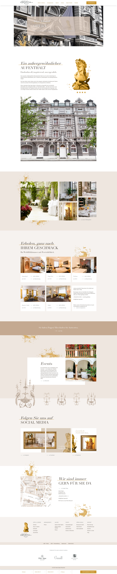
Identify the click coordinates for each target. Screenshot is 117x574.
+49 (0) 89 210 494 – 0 (63, 496)
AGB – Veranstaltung (55, 543)
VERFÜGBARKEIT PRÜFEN (88, 572)
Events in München (70, 530)
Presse (56, 530)
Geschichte (35, 532)
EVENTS (67, 522)
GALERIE (56, 522)
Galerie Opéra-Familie (58, 527)
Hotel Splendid (79, 528)
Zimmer (34, 524)
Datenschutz (71, 543)
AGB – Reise (46, 543)
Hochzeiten (68, 526)
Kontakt (76, 2)
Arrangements (50, 2)
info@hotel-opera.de (77, 299)
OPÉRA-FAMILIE (79, 522)
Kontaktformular (90, 526)
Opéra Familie (69, 2)
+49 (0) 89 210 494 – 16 (78, 297)
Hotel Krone (79, 526)
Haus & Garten (36, 526)
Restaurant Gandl (80, 524)
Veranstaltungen (69, 524)
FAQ (88, 532)
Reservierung (90, 524)
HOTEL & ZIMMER (37, 522)
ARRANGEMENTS (47, 522)
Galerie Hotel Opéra (59, 524)
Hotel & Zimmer (41, 2)
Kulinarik (35, 528)
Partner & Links (90, 530)
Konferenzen (68, 528)
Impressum (64, 543)
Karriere (89, 528)
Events (62, 2)
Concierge (35, 530)
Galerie (57, 2)
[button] (91, 2)
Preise (45, 524)
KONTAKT (89, 522)
